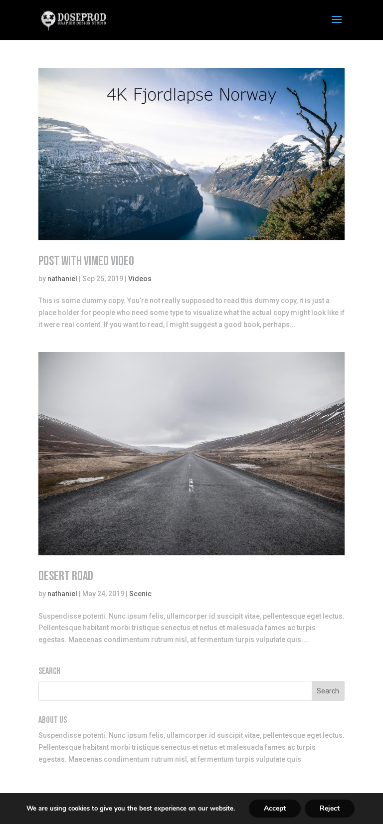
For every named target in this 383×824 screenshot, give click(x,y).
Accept (275, 808)
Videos (140, 279)
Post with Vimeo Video (86, 261)
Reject (330, 808)
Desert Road (65, 576)
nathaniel (62, 279)
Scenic (140, 594)
